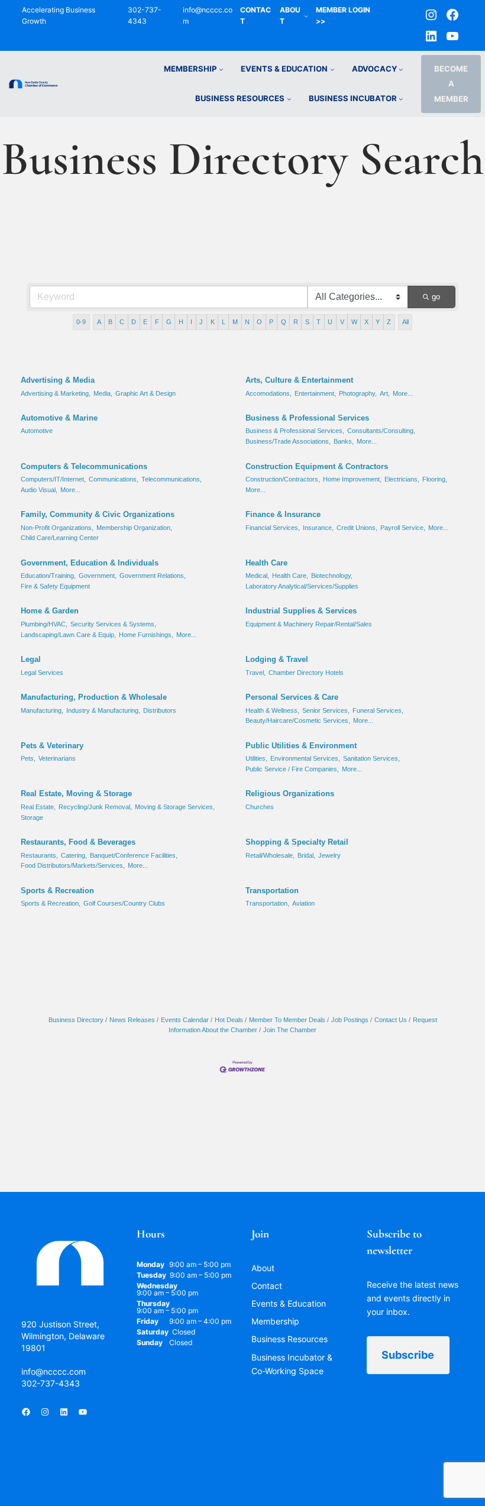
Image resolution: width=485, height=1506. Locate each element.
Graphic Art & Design (145, 393)
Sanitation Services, (371, 758)
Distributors (159, 710)
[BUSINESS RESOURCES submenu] (289, 98)
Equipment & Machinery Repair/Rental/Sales (308, 624)
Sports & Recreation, (50, 903)
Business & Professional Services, (294, 430)
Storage (32, 817)
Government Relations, (152, 575)
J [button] (201, 321)
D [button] (133, 321)
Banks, (344, 441)
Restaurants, (39, 855)
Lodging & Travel (276, 659)
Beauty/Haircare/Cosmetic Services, (297, 720)
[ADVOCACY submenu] (401, 69)
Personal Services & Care (291, 697)
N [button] (247, 321)
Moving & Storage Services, (175, 806)
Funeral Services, (378, 710)
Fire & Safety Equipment (55, 586)
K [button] (213, 321)
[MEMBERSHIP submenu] (221, 69)
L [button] (223, 321)
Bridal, (306, 855)
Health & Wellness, (272, 710)
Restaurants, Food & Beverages (78, 842)
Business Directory (76, 1019)
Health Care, (290, 575)
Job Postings (349, 1019)
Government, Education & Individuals (90, 562)
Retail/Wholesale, (270, 855)
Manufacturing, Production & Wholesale (94, 697)
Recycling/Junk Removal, (95, 806)
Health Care (266, 562)
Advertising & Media (58, 380)
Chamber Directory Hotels (306, 672)
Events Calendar (185, 1019)
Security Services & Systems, (113, 624)
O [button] (259, 321)
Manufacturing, (42, 710)
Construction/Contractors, (282, 479)
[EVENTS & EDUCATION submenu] (332, 69)
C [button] (121, 321)
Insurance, (318, 527)
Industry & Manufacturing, (103, 710)
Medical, (257, 575)
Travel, (255, 672)
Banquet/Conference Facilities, (133, 855)
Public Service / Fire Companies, (292, 769)
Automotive (37, 430)
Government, (98, 575)
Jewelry (329, 855)
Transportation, (267, 903)
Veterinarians (57, 758)
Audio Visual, (39, 489)
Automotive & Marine (59, 417)
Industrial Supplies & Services (301, 610)
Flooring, (434, 479)
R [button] (295, 321)
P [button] (271, 321)
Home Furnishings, (146, 634)
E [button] (145, 321)
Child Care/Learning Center (60, 537)
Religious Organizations (289, 793)
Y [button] (378, 321)
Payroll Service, (402, 527)
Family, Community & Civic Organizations (97, 514)
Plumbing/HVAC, (44, 624)
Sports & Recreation (57, 890)
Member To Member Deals (287, 1019)
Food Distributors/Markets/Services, (73, 865)
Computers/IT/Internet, (53, 479)
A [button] (99, 321)
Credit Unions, (357, 527)
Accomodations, (268, 393)
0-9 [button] (81, 321)
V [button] (342, 321)
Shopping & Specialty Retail (296, 842)
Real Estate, (38, 806)
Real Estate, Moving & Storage (76, 793)
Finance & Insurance (283, 514)
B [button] (110, 321)
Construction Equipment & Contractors (316, 466)
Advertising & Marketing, (55, 393)
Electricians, (401, 479)
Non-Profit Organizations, (57, 527)
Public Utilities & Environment (301, 745)
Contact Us (390, 1019)
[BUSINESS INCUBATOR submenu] (401, 98)
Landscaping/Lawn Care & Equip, (68, 634)
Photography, (358, 393)
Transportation (272, 890)
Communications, (113, 479)
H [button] (181, 321)
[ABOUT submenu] (306, 16)
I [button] (191, 321)
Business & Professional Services (307, 417)
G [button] (169, 321)
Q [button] (283, 321)
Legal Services (42, 672)
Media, (102, 393)
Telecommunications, (171, 479)
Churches (259, 806)
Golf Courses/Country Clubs (124, 903)
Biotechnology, (332, 575)
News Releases (132, 1019)
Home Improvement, (352, 479)
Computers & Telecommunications (84, 466)
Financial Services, (272, 527)
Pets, (28, 758)
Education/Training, (48, 575)
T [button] (318, 321)
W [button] (354, 321)
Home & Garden (50, 610)
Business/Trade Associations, (288, 441)
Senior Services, (326, 710)
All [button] (405, 321)
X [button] (366, 321)
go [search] (436, 296)
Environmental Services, (305, 758)
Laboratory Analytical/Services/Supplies (301, 586)
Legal (31, 659)
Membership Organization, (134, 527)
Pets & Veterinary (52, 745)
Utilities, (256, 758)
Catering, (74, 855)
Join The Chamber (289, 1029)
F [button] (157, 321)
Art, (385, 393)
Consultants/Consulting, (381, 430)
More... (403, 393)
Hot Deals (229, 1019)
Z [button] (389, 321)
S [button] (307, 321)
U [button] (330, 321)
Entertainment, (315, 393)
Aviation (303, 903)
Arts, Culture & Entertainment (299, 380)
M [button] (235, 321)
